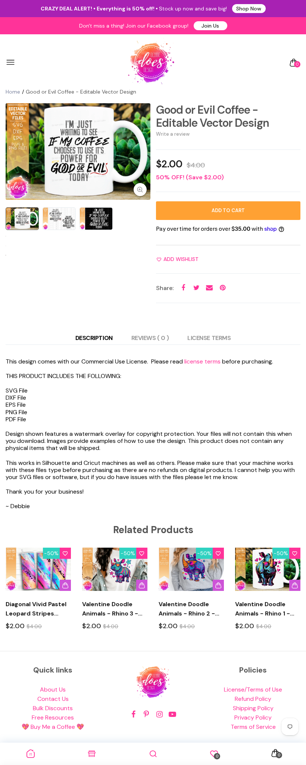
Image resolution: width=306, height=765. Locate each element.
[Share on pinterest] (222, 288)
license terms (202, 361)
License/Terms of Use (253, 689)
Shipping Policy (253, 708)
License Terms (209, 338)
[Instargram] (159, 714)
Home (13, 91)
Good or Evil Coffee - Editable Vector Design (212, 116)
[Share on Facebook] (183, 288)
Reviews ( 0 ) (150, 338)
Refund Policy (253, 699)
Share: (165, 288)
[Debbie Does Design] (151, 62)
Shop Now (248, 8)
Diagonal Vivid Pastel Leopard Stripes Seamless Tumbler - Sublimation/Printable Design (38, 609)
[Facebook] (133, 714)
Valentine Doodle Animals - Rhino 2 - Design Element (187, 609)
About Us (53, 689)
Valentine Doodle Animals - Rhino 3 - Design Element (110, 609)
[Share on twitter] (196, 288)
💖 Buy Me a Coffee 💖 (53, 727)
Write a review (173, 134)
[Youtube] (172, 714)
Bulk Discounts (53, 708)
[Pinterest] (146, 714)
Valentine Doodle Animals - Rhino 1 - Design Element (262, 609)
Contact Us (53, 699)
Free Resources (53, 717)
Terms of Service (253, 727)
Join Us (210, 25)
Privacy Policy (253, 717)
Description (94, 338)
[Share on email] (209, 288)
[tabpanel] (78, 151)
